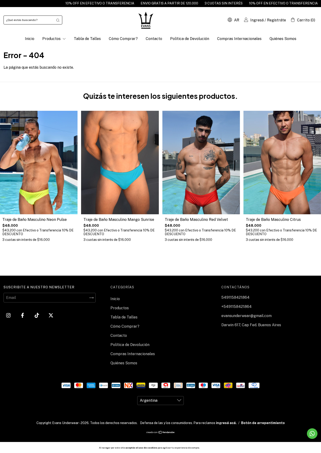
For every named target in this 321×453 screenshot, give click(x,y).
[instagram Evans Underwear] (9, 315)
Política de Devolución (189, 38)
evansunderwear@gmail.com (246, 316)
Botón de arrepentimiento (263, 423)
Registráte (276, 20)
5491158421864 (235, 297)
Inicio (29, 38)
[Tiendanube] (160, 432)
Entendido (212, 447)
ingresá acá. (226, 423)
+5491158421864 (236, 306)
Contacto (154, 38)
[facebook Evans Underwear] (23, 315)
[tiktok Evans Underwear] (37, 315)
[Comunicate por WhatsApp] (312, 433)
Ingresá (257, 20)
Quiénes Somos (283, 38)
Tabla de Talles (87, 38)
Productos (52, 38)
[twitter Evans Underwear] (51, 315)
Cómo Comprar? (123, 38)
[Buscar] (58, 20)
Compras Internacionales (239, 38)
